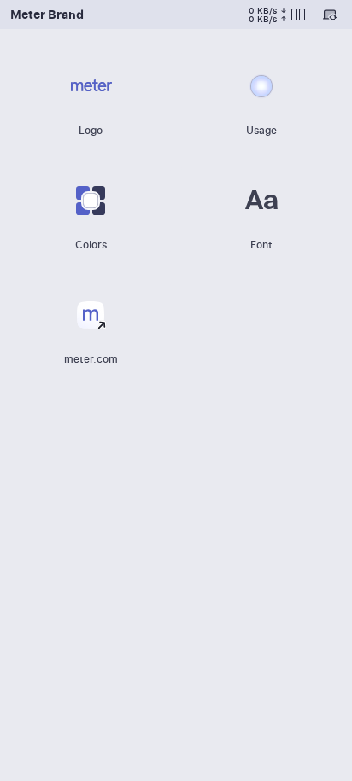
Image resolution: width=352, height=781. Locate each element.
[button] (90, 96)
